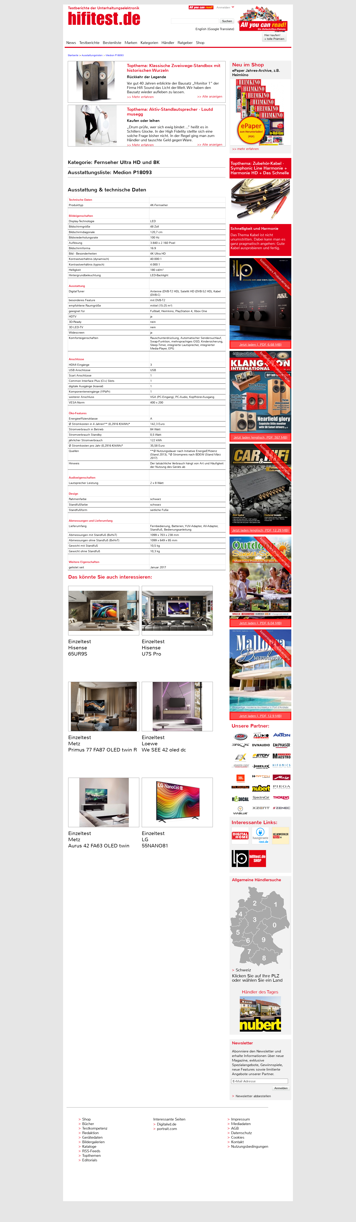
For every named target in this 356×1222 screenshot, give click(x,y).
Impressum (240, 1119)
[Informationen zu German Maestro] (281, 758)
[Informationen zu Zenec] (281, 810)
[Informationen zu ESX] (240, 758)
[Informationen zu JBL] (240, 779)
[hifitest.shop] (257, 870)
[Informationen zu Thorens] (281, 800)
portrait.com (167, 1128)
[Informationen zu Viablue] (240, 810)
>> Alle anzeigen (209, 96)
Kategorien (149, 42)
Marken (131, 42)
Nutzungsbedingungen (249, 1146)
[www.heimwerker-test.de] (280, 848)
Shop (200, 42)
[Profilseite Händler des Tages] (260, 1030)
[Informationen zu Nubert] (261, 789)
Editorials (89, 1160)
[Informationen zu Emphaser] (281, 747)
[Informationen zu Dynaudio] (261, 747)
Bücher (88, 1123)
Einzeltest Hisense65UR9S (79, 647)
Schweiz (243, 970)
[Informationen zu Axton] (281, 736)
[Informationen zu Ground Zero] (240, 768)
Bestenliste (112, 42)
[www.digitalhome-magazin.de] (240, 848)
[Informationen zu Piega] (281, 789)
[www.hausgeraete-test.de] (260, 848)
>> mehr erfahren (245, 149)
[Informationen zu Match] (261, 779)
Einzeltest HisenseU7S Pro (153, 647)
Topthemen (91, 1155)
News (71, 42)
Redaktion (90, 1132)
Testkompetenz (94, 1128)
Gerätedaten (92, 1137)
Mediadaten (241, 1123)
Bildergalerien (93, 1141)
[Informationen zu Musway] (240, 789)
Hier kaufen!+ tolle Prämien (274, 37)
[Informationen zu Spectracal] (261, 800)
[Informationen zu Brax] (240, 747)
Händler (168, 42)
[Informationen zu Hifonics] (281, 768)
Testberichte (89, 42)
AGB (235, 1128)
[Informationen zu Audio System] (261, 736)
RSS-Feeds (91, 1151)
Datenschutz (241, 1132)
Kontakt (237, 1141)
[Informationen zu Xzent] (261, 810)
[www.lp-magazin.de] (240, 870)
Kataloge (89, 1146)
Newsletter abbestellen (253, 1096)
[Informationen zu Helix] (261, 768)
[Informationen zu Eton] (261, 758)
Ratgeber (185, 42)
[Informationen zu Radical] (240, 800)
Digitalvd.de (166, 1124)
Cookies (237, 1137)
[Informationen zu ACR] (240, 736)
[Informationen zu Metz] (281, 779)
